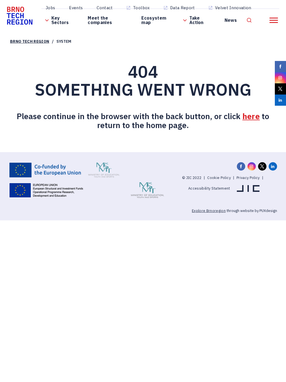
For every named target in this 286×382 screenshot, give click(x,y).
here (251, 116)
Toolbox (141, 7)
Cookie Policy (218, 177)
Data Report (182, 7)
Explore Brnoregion (209, 210)
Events (76, 7)
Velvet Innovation (233, 7)
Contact (105, 7)
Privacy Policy (248, 177)
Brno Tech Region (29, 41)
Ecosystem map (153, 20)
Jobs (50, 7)
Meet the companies (100, 20)
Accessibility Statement (209, 188)
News (231, 20)
